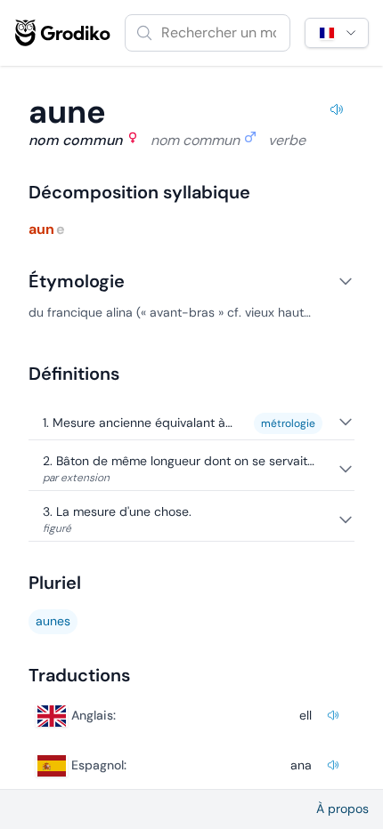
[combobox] (207, 33)
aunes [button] (53, 621)
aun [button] (41, 229)
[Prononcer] (336, 112)
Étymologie (77, 281)
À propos (342, 809)
